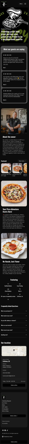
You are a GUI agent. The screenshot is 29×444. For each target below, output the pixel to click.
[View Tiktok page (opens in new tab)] (7, 430)
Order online (14, 385)
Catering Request (6, 401)
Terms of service (5, 421)
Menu (21, 3)
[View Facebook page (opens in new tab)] (3, 430)
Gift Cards (4, 407)
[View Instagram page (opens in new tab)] (5, 430)
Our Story (4, 403)
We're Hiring (5, 411)
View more (5, 64)
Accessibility (5, 423)
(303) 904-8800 (6, 373)
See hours (23, 381)
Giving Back (5, 409)
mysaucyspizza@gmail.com (9, 376)
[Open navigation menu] (25, 3)
